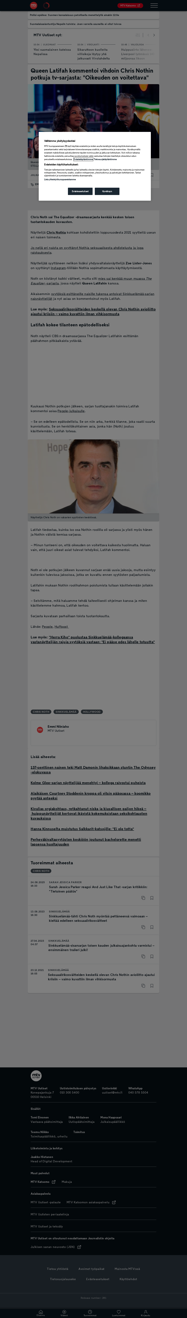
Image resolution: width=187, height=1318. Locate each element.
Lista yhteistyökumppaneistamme (60, 179)
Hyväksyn (107, 191)
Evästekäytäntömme (83, 159)
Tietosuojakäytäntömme (105, 159)
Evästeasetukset (80, 191)
